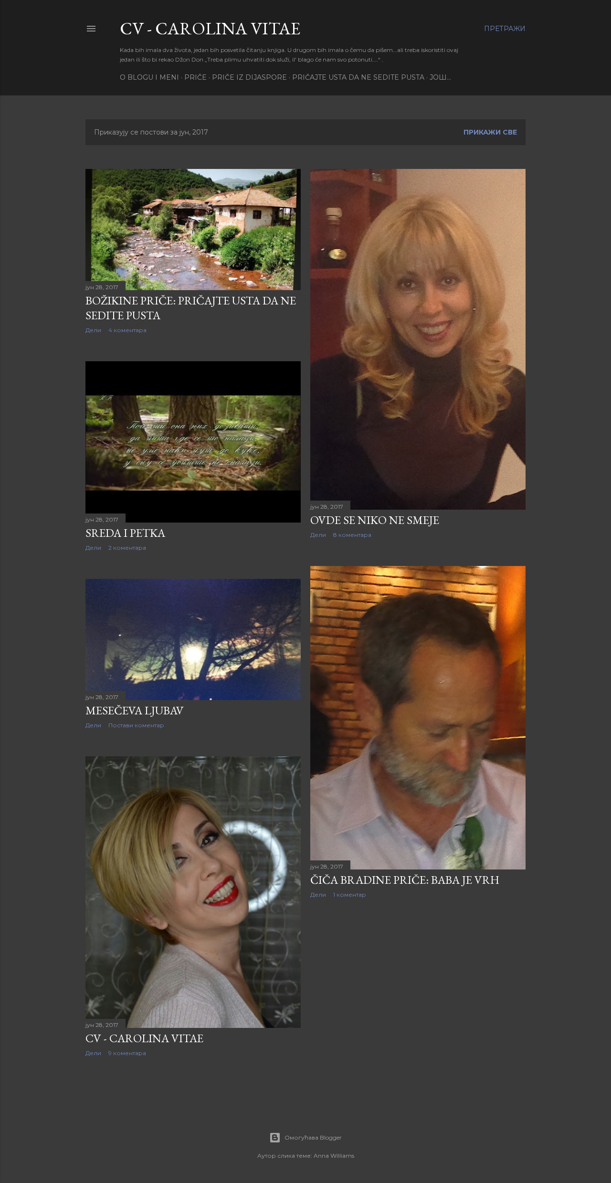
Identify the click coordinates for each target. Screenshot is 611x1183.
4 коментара (127, 330)
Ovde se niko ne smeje (374, 520)
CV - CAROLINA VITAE (210, 28)
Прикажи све (490, 132)
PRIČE (195, 77)
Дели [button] (93, 330)
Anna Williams (334, 1155)
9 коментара (127, 1053)
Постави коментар (136, 725)
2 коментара (127, 547)
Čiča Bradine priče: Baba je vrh (404, 879)
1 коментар (349, 894)
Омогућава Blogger (313, 1137)
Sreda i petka (125, 532)
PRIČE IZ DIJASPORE (249, 77)
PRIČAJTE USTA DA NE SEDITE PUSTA (358, 77)
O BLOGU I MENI (149, 77)
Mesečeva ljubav (134, 710)
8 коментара (352, 534)
